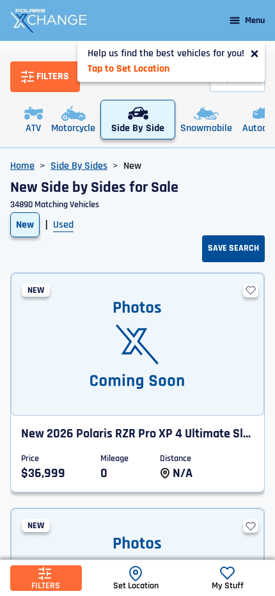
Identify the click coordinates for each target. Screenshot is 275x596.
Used (63, 224)
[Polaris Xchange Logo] (48, 20)
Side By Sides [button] (79, 166)
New (25, 224)
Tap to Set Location (128, 68)
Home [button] (22, 166)
